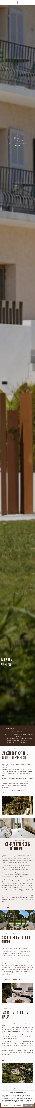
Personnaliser (18, 1105)
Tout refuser (6, 1105)
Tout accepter (29, 1105)
